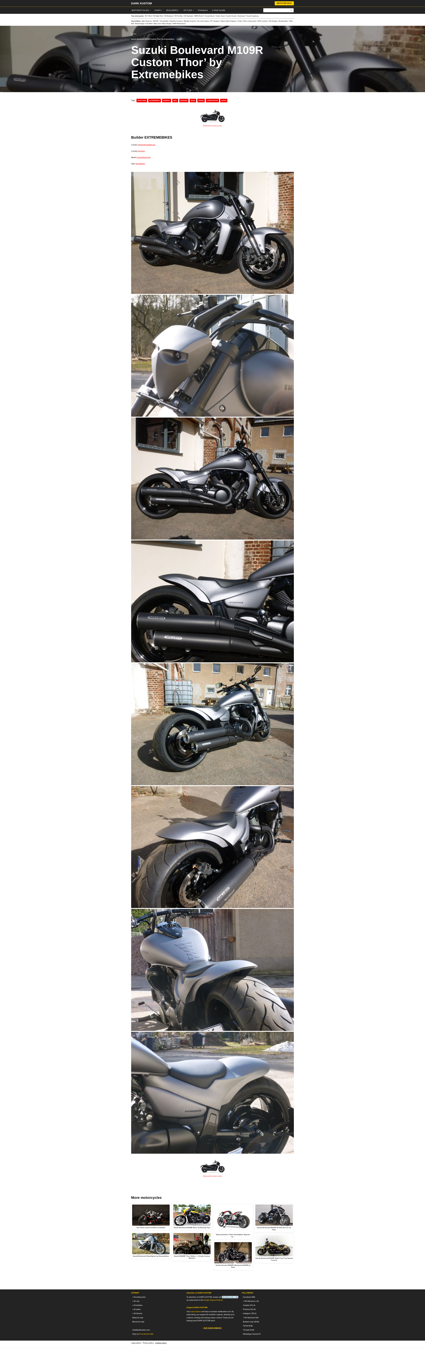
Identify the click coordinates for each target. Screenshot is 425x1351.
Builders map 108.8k (251, 1322)
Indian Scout (220, 16)
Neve (133, 1348)
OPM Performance (179, 23)
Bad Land (157, 23)
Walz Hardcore (147, 21)
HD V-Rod (148, 16)
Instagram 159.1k (249, 1313)
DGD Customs (263, 21)
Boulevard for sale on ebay (212, 125)
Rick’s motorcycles (249, 21)
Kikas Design (166, 23)
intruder (183, 100)
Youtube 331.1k (249, 1305)
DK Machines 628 (251, 1318)
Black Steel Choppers (228, 21)
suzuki (223, 100)
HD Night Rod (158, 16)
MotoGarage (139, 23)
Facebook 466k (249, 1297)
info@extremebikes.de (146, 145)
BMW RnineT (199, 16)
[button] (149, 10)
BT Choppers (215, 21)
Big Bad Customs (190, 21)
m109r (193, 100)
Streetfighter (212, 100)
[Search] (291, 10)
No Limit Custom (203, 21)
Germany (166, 100)
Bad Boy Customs (176, 21)
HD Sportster (188, 16)
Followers (203, 10)
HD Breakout (168, 16)
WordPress (151, 1348)
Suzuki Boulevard (143, 157)
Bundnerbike (283, 21)
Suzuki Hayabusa (253, 16)
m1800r (201, 100)
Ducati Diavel (209, 16)
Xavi (134, 34)
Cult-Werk (148, 23)
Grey (175, 100)
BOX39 (155, 21)
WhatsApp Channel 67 (252, 1334)
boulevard (142, 100)
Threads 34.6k (248, 1330)
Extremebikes (154, 100)
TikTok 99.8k (248, 1326)
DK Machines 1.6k (251, 1301)
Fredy (240, 21)
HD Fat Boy (179, 16)
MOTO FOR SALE (284, 3)
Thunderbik (164, 21)
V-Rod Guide (218, 10)
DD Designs (273, 21)
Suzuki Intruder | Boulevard (235, 16)
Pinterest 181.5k (249, 1309)
